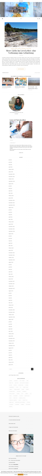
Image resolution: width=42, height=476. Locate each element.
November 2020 (12, 312)
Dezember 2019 (12, 338)
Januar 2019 (11, 364)
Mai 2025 (10, 188)
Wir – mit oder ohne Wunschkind (14, 460)
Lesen (20, 400)
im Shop (21, 395)
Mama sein (11, 402)
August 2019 (11, 347)
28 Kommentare (37, 72)
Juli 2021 (10, 293)
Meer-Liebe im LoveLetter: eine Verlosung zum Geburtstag (21, 51)
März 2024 (11, 219)
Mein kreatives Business (20, 402)
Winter (10, 406)
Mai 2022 (10, 269)
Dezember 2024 (12, 200)
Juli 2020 (10, 321)
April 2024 (10, 217)
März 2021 (11, 302)
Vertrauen (28, 404)
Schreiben (23, 48)
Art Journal (22, 380)
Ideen (10, 395)
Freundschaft (12, 391)
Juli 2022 (10, 264)
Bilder (12, 48)
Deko (17, 387)
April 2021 (10, 300)
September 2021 (12, 288)
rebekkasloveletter (5, 72)
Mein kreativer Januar (20, 87)
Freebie (27, 389)
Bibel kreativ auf (13, 468)
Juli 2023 (10, 236)
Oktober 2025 (11, 178)
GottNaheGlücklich (12, 462)
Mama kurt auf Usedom (13, 430)
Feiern (15, 48)
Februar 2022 (11, 276)
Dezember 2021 (12, 281)
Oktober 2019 (11, 343)
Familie (10, 389)
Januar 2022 (11, 278)
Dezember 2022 (12, 252)
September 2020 (12, 317)
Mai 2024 (10, 214)
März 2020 (11, 331)
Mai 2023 (10, 240)
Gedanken (24, 391)
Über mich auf (13, 464)
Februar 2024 (11, 221)
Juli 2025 (10, 186)
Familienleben (17, 389)
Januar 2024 (11, 224)
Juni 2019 (10, 352)
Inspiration (27, 395)
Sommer (22, 404)
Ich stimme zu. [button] (20, 474)
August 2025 (11, 183)
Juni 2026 (10, 162)
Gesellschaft (12, 393)
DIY (20, 387)
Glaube (18, 393)
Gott (22, 393)
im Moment (15, 395)
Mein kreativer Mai (12, 423)
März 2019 (11, 359)
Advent (10, 380)
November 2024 (12, 202)
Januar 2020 (11, 336)
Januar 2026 (11, 171)
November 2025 (12, 176)
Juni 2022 (10, 267)
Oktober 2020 (11, 314)
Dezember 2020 (12, 309)
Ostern (28, 402)
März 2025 (11, 193)
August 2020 (11, 319)
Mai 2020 (10, 326)
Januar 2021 (11, 307)
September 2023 (12, 231)
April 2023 (10, 243)
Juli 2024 (10, 209)
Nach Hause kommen (12, 458)
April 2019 (10, 357)
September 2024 (12, 205)
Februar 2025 (11, 195)
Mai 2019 (10, 355)
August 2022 (11, 262)
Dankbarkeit (11, 387)
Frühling (19, 391)
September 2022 (12, 259)
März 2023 (11, 245)
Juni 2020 (10, 324)
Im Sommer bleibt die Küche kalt (14, 419)
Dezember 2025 (12, 174)
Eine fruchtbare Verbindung (13, 466)
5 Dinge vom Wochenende (13, 427)
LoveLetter (25, 400)
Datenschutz (12, 150)
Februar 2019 (11, 362)
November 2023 (12, 228)
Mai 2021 (10, 297)
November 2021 (12, 283)
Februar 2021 (11, 305)
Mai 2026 (10, 164)
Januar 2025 (11, 197)
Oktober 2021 (11, 286)
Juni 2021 (10, 295)
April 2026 (10, 167)
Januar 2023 (11, 250)
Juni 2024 (10, 212)
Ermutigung (25, 387)
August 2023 (11, 233)
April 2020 (10, 328)
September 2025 (12, 181)
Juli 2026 (10, 159)
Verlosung (28, 48)
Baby (27, 380)
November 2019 (12, 340)
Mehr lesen (26, 474)
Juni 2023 (10, 238)
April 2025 (10, 190)
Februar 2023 (11, 247)
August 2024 (11, 207)
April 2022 (10, 271)
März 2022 (11, 274)
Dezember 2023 (12, 226)
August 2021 (11, 290)
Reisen (19, 48)
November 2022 (12, 255)
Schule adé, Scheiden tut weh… (14, 416)
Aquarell (16, 380)
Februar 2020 (11, 333)
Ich (30, 393)
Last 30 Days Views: (12, 375)
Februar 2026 (11, 169)
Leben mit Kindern (13, 400)
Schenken (11, 404)
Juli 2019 (10, 350)
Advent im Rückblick (6, 87)
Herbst (26, 393)
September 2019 (12, 345)
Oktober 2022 (11, 257)
